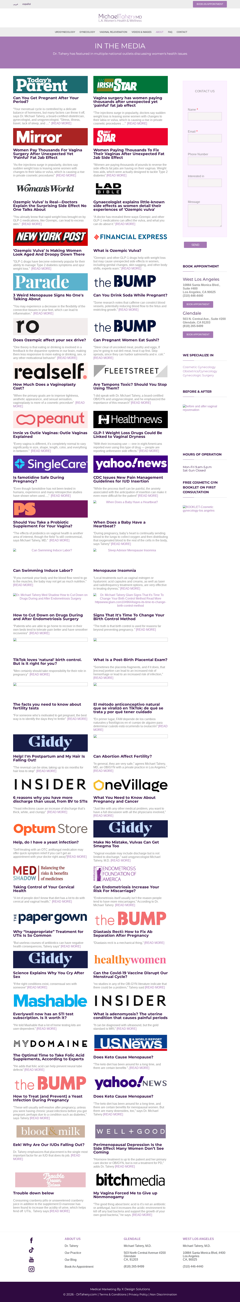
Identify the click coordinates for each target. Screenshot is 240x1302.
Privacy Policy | (139, 1294)
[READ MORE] (61, 123)
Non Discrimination (163, 1294)
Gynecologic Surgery (198, 375)
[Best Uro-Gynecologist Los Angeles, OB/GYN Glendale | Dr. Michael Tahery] (120, 18)
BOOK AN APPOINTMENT (210, 4)
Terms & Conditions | (113, 1294)
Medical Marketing (103, 1289)
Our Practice (73, 1252)
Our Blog (70, 1259)
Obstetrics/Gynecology (200, 371)
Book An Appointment (79, 1266)
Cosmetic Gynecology (199, 367)
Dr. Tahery (71, 1245)
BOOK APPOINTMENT (198, 304)
